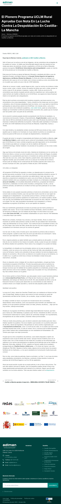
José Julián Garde (35, 108)
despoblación (50, 370)
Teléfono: (11, 460)
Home (3, 34)
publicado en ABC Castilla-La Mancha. (34, 58)
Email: (11, 462)
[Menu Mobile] (57, 3)
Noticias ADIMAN (12, 34)
